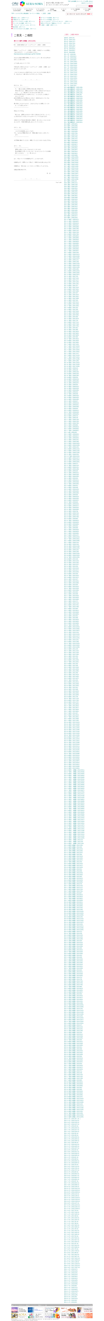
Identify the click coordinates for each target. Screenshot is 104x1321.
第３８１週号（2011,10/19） (72, 724)
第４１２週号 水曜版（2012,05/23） (74, 781)
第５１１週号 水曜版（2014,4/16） (74, 959)
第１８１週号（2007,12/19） (72, 364)
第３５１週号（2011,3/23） (72, 669)
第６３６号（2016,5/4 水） (71, 1150)
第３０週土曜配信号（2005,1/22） (73, 91)
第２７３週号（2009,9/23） (72, 531)
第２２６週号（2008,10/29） (72, 445)
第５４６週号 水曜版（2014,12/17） (74, 1019)
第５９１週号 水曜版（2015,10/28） (74, 1102)
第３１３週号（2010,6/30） (72, 599)
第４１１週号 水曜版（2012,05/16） (74, 779)
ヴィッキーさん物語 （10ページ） (22, 23)
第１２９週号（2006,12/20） (72, 272)
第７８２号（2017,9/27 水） (72, 1256)
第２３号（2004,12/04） (71, 78)
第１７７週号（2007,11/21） (72, 357)
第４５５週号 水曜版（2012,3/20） (74, 858)
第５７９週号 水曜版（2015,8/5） (73, 1080)
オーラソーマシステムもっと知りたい (40, 10)
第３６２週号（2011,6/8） (71, 689)
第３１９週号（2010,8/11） (72, 610)
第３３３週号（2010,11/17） (72, 636)
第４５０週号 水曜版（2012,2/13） (74, 849)
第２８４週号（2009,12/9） (72, 551)
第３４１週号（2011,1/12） (72, 650)
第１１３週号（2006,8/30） (72, 243)
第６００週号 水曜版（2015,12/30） (74, 1117)
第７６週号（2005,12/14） (71, 175)
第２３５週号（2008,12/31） (72, 461)
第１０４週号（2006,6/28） (72, 227)
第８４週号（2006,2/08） (71, 190)
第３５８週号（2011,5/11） (72, 682)
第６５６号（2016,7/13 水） (72, 1166)
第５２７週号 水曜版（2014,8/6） (73, 986)
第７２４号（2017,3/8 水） (71, 1223)
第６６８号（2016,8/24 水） (72, 1177)
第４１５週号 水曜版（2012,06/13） (74, 786)
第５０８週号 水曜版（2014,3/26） (74, 953)
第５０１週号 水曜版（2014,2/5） (73, 940)
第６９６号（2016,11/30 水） (72, 1201)
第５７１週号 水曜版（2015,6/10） (74, 1065)
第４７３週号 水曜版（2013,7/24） (74, 889)
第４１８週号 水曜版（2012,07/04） (74, 792)
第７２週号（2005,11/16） (71, 168)
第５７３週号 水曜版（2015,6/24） (74, 1069)
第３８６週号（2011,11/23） (72, 733)
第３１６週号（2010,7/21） (72, 605)
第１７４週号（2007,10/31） (72, 351)
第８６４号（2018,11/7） (71, 1293)
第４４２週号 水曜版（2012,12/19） (74, 836)
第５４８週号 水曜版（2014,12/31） (74, 1023)
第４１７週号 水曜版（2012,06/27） (74, 790)
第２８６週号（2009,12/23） (72, 555)
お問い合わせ (89, 1)
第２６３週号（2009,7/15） (72, 513)
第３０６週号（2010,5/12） (72, 586)
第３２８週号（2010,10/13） (72, 627)
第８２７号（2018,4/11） (71, 1278)
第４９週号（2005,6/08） (71, 126)
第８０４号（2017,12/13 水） (72, 1265)
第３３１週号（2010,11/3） (72, 632)
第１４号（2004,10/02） (71, 61)
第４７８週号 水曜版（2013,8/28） (74, 900)
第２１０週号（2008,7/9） (71, 417)
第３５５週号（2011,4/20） (72, 676)
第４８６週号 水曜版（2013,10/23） (74, 913)
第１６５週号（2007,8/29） (72, 335)
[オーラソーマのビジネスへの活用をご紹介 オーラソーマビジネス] (52, 1312)
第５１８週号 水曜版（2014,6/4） (73, 970)
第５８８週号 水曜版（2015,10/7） (74, 1096)
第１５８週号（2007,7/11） (72, 322)
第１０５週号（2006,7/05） (72, 228)
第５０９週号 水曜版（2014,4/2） (73, 955)
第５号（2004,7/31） (70, 45)
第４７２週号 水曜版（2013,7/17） (74, 887)
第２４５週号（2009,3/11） (72, 480)
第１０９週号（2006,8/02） (72, 236)
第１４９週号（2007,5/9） (71, 309)
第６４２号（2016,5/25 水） (72, 1155)
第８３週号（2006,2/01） (71, 188)
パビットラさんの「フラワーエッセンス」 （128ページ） (56, 21)
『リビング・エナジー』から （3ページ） (24, 25)
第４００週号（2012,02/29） (72, 759)
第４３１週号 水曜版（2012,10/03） (74, 816)
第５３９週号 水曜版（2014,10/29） (74, 1006)
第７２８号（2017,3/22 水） (72, 1225)
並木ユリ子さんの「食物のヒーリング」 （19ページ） (55, 23)
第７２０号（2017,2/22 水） (72, 1219)
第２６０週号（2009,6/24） (72, 507)
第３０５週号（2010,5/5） (71, 584)
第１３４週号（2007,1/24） (72, 282)
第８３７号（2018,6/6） (71, 1285)
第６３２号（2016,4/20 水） (72, 1146)
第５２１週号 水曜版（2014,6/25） (74, 975)
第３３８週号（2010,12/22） (72, 645)
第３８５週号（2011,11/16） (72, 731)
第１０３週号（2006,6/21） (72, 225)
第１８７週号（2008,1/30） (72, 375)
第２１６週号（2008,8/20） (72, 428)
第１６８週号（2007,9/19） (72, 340)
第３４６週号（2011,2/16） (72, 660)
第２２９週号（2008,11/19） (72, 450)
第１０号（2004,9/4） (70, 54)
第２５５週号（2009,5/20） (72, 498)
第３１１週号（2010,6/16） (72, 595)
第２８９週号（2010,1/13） (72, 561)
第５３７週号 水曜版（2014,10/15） (74, 1005)
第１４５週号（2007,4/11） (72, 302)
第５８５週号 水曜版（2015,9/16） (74, 1091)
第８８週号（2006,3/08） (71, 197)
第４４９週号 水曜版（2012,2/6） (73, 847)
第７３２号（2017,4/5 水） (71, 1229)
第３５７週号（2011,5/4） (71, 680)
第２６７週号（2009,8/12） (72, 520)
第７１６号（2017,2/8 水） (71, 1216)
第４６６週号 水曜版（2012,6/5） (73, 876)
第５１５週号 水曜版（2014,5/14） (74, 964)
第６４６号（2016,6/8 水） (71, 1159)
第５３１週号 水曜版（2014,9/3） (73, 994)
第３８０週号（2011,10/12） (72, 722)
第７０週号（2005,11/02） (71, 164)
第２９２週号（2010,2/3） (71, 566)
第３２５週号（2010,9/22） (72, 621)
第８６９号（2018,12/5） (71, 1295)
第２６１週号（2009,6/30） (72, 509)
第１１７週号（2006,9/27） (72, 250)
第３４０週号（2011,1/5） (71, 649)
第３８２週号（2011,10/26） (72, 726)
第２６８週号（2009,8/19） (72, 522)
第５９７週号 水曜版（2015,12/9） (74, 1113)
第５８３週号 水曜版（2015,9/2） (73, 1087)
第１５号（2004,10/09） (71, 63)
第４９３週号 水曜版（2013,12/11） (74, 926)
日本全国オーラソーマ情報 (52, 10)
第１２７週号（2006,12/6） (72, 269)
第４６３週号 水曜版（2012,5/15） (74, 873)
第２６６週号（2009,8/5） (71, 518)
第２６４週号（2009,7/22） (72, 515)
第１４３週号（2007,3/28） (72, 298)
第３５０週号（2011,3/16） (72, 667)
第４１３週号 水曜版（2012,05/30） (74, 783)
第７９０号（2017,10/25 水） (72, 1260)
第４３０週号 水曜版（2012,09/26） (74, 814)
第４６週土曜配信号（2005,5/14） (73, 120)
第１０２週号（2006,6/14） (72, 223)
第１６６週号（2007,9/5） (71, 337)
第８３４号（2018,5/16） (71, 1282)
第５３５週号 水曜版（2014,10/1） (74, 1001)
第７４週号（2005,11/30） (71, 172)
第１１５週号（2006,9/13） (72, 247)
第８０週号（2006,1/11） (71, 183)
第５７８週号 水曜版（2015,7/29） (74, 1078)
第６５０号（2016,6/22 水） (72, 1161)
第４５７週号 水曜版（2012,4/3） (73, 862)
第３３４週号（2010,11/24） (72, 638)
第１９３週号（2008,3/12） (72, 386)
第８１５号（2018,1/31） (71, 1273)
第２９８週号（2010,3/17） (72, 577)
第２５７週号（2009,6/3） (71, 502)
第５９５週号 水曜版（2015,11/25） (74, 1109)
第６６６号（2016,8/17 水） (72, 1175)
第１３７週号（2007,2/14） (72, 287)
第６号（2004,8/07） (70, 47)
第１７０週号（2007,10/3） (72, 344)
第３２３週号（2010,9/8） (71, 617)
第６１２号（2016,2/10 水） (72, 1128)
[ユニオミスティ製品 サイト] (85, 1312)
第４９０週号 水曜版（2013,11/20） (74, 920)
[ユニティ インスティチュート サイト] (35, 1312)
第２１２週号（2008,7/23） (72, 421)
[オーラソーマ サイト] (68, 1318)
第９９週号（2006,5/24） (71, 217)
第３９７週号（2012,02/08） (72, 753)
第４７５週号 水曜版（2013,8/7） (73, 893)
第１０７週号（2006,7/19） (72, 232)
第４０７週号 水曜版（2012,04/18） (74, 772)
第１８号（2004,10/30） (71, 69)
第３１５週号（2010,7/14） (72, 603)
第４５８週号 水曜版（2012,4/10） (74, 863)
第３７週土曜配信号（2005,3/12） (73, 104)
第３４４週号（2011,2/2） (71, 656)
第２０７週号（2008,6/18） (72, 412)
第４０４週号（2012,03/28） (72, 766)
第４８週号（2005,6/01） (71, 124)
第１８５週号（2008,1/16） (72, 372)
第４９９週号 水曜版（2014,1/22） (74, 937)
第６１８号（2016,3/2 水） (71, 1133)
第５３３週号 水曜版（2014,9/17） (74, 997)
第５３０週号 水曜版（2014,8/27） (74, 992)
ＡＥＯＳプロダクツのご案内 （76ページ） (25, 28)
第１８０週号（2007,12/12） (72, 362)
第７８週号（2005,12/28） (71, 179)
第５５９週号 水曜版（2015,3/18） (74, 1043)
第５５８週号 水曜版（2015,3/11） (74, 1041)
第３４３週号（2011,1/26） (72, 654)
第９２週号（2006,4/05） (71, 205)
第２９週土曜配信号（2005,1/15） (73, 89)
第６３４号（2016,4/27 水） (72, 1148)
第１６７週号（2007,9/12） (72, 339)
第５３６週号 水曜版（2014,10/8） (74, 1003)
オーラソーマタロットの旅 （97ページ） (24, 21)
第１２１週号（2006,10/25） (72, 258)
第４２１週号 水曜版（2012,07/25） (74, 797)
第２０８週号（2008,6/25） (72, 414)
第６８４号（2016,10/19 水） (72, 1190)
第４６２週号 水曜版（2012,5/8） (73, 871)
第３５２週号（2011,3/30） (72, 671)
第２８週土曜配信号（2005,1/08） (73, 87)
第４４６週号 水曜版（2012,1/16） (74, 843)
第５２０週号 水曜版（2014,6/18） (74, 973)
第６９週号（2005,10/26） (71, 162)
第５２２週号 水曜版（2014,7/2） (73, 977)
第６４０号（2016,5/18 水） (72, 1153)
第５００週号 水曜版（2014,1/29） (74, 939)
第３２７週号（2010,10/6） (72, 625)
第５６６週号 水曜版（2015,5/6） (73, 1056)
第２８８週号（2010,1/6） (71, 559)
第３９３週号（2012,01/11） (72, 746)
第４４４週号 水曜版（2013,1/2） (74, 839)
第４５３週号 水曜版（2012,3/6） (73, 854)
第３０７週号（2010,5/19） (72, 588)
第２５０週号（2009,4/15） (72, 489)
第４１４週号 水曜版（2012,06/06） (74, 784)
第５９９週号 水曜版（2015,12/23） (74, 1115)
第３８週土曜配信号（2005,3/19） (73, 105)
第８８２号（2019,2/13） (71, 1298)
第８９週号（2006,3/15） (71, 199)
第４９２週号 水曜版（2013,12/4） (74, 924)
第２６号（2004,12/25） (71, 83)
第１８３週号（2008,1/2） (71, 368)
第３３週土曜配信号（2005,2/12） (73, 96)
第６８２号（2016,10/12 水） (72, 1188)
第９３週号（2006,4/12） (71, 206)
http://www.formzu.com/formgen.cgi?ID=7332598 (27, 54)
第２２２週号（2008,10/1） (72, 439)
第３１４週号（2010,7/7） (71, 601)
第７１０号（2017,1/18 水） (72, 1212)
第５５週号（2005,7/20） (71, 137)
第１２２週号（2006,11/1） (72, 260)
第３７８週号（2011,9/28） (72, 718)
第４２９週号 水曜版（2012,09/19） (74, 812)
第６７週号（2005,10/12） (71, 159)
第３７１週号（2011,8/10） (72, 706)
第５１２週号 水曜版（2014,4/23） (74, 961)
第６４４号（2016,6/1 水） (71, 1157)
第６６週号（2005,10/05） (71, 157)
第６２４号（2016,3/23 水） (72, 1139)
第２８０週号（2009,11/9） (72, 544)
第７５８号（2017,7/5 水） (71, 1249)
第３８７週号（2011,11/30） (72, 735)
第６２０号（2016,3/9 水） (71, 1135)
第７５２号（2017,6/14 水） (72, 1245)
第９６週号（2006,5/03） (71, 212)
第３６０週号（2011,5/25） (72, 685)
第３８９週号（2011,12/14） (72, 739)
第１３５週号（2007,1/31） (72, 283)
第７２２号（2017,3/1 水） (71, 1221)
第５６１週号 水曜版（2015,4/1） (73, 1047)
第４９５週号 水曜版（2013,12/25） (74, 929)
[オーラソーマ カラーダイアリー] (85, 1318)
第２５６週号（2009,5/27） (72, 500)
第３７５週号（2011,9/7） (71, 713)
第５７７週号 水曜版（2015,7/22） (74, 1076)
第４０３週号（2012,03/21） (72, 764)
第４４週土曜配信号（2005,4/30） (73, 116)
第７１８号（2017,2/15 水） (72, 1218)
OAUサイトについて (87, 3)
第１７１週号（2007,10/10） (72, 346)
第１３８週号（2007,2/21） (72, 289)
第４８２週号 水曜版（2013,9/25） (74, 906)
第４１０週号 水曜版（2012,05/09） (74, 777)
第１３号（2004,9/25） (70, 60)
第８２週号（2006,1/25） (71, 186)
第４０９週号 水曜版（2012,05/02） (74, 775)
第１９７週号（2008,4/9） (71, 394)
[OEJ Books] (35, 1318)
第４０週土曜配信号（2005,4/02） (73, 109)
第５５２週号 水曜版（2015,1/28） (74, 1030)
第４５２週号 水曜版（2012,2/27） (74, 852)
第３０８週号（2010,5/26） (72, 590)
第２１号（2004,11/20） (71, 74)
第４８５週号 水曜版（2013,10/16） (74, 911)
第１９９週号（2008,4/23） (72, 397)
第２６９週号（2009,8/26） (72, 524)
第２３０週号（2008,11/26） (72, 452)
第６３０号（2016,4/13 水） (72, 1144)
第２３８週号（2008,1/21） (72, 467)
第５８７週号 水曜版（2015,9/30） (74, 1095)
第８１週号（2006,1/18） (71, 184)
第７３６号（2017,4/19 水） (72, 1232)
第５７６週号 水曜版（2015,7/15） (74, 1074)
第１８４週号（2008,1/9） (71, 370)
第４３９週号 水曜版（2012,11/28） (74, 830)
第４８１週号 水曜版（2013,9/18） (74, 904)
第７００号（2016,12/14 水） (72, 1205)
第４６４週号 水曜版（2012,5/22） (74, 874)
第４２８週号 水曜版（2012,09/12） (74, 810)
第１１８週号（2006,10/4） (72, 252)
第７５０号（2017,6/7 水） (71, 1243)
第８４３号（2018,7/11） (71, 1287)
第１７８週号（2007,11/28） (72, 359)
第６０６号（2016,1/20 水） (72, 1122)
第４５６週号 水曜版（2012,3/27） (74, 860)
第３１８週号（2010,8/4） (71, 608)
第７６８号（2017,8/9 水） (71, 1252)
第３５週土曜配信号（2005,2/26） (73, 100)
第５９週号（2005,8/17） (71, 144)
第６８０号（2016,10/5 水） (72, 1186)
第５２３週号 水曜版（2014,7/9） (73, 979)
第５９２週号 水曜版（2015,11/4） (74, 1104)
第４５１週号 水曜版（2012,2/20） (74, 851)
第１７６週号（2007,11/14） (72, 355)
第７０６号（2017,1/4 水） (71, 1210)
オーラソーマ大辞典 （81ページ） (50, 17)
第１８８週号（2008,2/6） (71, 377)
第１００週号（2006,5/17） (72, 219)
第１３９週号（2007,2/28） (72, 291)
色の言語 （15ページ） (19, 27)
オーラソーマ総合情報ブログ (75, 10)
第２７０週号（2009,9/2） (71, 526)
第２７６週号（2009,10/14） (72, 537)
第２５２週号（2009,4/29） (72, 493)
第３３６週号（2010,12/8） (72, 641)
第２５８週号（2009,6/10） (72, 504)
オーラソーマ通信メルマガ (87, 10)
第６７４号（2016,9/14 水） (72, 1183)
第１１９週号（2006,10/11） (72, 254)
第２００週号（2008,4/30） (72, 399)
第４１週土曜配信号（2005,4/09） (73, 111)
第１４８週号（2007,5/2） (71, 307)
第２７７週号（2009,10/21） (72, 539)
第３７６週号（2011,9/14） (72, 715)
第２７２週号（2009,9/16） (72, 529)
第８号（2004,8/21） (70, 50)
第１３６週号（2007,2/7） (71, 285)
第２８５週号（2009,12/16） (72, 553)
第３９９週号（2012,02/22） (72, 757)
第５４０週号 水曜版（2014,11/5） (74, 1008)
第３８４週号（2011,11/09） (72, 729)
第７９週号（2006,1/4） (71, 181)
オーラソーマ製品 (63, 10)
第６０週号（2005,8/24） (71, 146)
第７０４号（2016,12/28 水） (72, 1208)
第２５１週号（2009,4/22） (72, 491)
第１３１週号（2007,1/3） (71, 276)
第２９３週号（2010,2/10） (72, 568)
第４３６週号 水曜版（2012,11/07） (74, 825)
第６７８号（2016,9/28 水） (72, 1185)
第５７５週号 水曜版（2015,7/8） (73, 1073)
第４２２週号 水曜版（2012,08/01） (74, 799)
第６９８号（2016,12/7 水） (72, 1203)
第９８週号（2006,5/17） (71, 216)
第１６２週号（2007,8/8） (71, 329)
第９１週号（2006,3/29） (71, 203)
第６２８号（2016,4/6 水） (71, 1142)
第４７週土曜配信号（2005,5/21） (73, 122)
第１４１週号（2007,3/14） (72, 294)
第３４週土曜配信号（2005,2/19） (73, 98)
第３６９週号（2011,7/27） (72, 702)
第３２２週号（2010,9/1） (71, 616)
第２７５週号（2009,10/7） (72, 535)
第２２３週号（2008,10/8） (72, 441)
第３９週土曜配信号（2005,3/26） (73, 107)
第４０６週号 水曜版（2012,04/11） (74, 770)
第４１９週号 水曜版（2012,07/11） (74, 794)
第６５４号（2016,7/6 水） (71, 1164)
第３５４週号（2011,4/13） (72, 674)
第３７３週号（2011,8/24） (72, 709)
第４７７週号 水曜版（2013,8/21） (74, 898)
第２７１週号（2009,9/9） (71, 528)
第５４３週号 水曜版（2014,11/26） (74, 1014)
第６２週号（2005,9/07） (71, 149)
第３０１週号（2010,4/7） (71, 579)
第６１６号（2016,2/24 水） (72, 1131)
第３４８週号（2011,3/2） (71, 663)
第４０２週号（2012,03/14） (72, 762)
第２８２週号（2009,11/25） (72, 548)
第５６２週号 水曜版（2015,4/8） (73, 1049)
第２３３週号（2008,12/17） (72, 458)
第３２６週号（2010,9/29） (72, 623)
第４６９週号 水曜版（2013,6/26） (74, 882)
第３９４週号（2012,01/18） (72, 748)
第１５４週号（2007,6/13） (72, 318)
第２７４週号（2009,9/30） (72, 533)
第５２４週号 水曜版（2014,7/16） (74, 981)
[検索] (91, 6)
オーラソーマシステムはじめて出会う (17, 10)
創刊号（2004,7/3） (69, 38)
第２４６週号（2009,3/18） (72, 482)
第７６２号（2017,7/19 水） (72, 1251)
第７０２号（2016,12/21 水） (72, 1207)
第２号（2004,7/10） (70, 39)
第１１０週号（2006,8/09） (72, 238)
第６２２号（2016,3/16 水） (72, 1137)
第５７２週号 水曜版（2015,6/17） (74, 1067)
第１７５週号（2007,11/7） (72, 353)
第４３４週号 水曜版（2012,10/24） (74, 821)
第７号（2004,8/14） (70, 49)
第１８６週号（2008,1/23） (72, 373)
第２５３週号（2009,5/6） (71, 494)
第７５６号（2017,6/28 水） (72, 1247)
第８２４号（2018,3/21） (71, 1276)
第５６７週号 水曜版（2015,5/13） (74, 1058)
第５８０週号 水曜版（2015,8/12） (74, 1082)
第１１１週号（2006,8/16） (72, 239)
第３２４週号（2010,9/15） (72, 619)
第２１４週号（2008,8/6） (71, 425)
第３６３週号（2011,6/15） (72, 691)
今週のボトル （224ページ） (21, 19)
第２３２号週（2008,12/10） (72, 456)
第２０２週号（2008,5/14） (72, 403)
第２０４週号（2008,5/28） (72, 406)
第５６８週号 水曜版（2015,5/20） (74, 1060)
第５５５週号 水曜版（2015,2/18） (74, 1036)
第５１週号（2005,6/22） (71, 129)
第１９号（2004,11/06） (71, 71)
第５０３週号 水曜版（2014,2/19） (74, 944)
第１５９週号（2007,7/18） (72, 324)
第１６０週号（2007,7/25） (72, 326)
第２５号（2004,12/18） (71, 82)
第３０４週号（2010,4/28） (72, 583)
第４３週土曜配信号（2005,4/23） (73, 115)
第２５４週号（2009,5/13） (72, 496)
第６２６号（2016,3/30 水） (72, 1140)
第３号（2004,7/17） (70, 41)
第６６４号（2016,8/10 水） (72, 1173)
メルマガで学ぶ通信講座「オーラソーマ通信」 (28, 13)
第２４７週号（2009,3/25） (72, 483)
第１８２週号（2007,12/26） (72, 366)
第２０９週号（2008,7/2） (71, 416)
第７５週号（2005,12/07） (71, 173)
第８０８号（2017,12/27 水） (72, 1267)
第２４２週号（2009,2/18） (72, 474)
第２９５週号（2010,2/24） (72, 572)
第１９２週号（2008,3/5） (71, 384)
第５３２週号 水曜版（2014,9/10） (74, 995)
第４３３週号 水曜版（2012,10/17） (74, 819)
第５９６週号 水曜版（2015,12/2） (74, 1111)
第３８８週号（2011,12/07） (72, 737)
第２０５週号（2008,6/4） (71, 408)
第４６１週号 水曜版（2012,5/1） (73, 869)
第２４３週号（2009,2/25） (72, 476)
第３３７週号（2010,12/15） (72, 643)
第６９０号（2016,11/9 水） (72, 1196)
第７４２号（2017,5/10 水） (72, 1238)
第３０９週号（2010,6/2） (71, 592)
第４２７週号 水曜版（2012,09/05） (74, 808)
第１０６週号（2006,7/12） (72, 230)
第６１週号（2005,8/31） (71, 148)
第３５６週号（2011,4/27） (72, 678)
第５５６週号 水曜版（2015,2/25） (74, 1038)
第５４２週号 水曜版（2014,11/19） (74, 1012)
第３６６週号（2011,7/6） (71, 696)
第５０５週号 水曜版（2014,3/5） (73, 948)
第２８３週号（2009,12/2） (72, 550)
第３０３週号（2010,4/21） (72, 581)
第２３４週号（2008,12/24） (72, 460)
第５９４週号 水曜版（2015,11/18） (74, 1107)
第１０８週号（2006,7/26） (72, 234)
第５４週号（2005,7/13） (71, 135)
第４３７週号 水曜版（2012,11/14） (74, 827)
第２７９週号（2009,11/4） (72, 542)
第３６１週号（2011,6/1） (71, 687)
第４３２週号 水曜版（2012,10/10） (74, 817)
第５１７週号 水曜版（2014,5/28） (74, 968)
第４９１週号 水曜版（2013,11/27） (74, 922)
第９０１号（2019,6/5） (71, 1302)
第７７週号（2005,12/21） (71, 177)
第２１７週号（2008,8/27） (72, 430)
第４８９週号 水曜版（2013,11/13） (74, 918)
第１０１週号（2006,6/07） (72, 221)
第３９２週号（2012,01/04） (72, 744)
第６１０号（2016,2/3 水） (71, 1126)
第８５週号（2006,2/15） (71, 192)
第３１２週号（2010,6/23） (72, 597)
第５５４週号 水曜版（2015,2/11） (74, 1034)
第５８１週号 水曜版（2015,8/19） (74, 1084)
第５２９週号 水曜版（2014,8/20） (74, 990)
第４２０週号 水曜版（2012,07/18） (74, 795)
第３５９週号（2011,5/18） (72, 684)
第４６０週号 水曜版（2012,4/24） (74, 867)
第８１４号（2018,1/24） (71, 1271)
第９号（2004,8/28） (70, 52)
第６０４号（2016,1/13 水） (72, 1120)
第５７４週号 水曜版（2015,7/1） (73, 1071)
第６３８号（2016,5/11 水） (72, 1151)
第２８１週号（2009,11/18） (72, 546)
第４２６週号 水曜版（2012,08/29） (74, 806)
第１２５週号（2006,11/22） (72, 265)
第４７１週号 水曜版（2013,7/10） (74, 885)
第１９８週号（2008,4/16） (72, 395)
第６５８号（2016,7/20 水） (72, 1168)
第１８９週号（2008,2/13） (72, 379)
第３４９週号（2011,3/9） (71, 665)
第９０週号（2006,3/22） (71, 201)
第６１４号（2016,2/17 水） (72, 1129)
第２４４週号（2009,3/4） (71, 478)
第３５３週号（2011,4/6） (71, 672)
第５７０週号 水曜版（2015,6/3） (73, 1063)
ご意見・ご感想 (46, 13)
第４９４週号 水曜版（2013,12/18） (74, 928)
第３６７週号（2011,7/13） (72, 698)
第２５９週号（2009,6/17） (72, 506)
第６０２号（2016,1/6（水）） (72, 1118)
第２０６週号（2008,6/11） (72, 410)
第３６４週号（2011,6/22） (72, 693)
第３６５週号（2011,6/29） (72, 695)
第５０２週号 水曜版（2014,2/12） (74, 942)
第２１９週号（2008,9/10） (72, 434)
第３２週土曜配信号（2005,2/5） (73, 94)
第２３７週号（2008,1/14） (72, 465)
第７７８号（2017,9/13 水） (72, 1254)
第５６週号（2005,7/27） (71, 138)
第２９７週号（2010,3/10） (72, 575)
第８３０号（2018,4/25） (71, 1280)
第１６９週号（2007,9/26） (72, 342)
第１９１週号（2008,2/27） (72, 383)
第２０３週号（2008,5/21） (72, 405)
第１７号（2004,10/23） (71, 67)
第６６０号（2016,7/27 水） (72, 1170)
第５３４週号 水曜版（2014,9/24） (74, 999)
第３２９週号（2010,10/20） (72, 628)
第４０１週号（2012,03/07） (72, 761)
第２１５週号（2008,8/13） (72, 427)
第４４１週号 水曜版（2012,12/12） (74, 834)
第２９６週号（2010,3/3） (71, 573)
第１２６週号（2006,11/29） (72, 267)
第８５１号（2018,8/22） (71, 1289)
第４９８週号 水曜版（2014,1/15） (74, 935)
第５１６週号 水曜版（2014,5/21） (74, 966)
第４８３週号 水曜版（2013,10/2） (74, 907)
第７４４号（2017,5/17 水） (72, 1240)
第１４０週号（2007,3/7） (71, 293)
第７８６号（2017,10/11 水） (72, 1258)
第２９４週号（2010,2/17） (72, 570)
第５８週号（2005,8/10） (71, 142)
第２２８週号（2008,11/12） (72, 449)
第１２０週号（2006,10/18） (72, 256)
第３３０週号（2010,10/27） (72, 630)
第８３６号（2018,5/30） (71, 1284)
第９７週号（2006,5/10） (71, 214)
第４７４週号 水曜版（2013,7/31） (74, 891)
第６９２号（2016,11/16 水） (72, 1197)
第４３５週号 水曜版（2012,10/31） (74, 823)
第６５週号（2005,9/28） (71, 155)
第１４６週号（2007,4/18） (72, 304)
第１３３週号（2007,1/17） (72, 280)
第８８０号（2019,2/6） (71, 1296)
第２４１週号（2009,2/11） (72, 472)
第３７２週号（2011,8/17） (72, 707)
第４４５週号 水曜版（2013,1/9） (74, 841)
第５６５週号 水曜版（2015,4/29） (74, 1054)
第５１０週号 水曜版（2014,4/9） (73, 957)
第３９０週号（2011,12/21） (72, 740)
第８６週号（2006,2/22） (71, 194)
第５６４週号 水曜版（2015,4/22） (74, 1052)
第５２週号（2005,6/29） (71, 131)
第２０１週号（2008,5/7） (71, 401)
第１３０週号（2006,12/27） (72, 274)
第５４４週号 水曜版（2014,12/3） (74, 1016)
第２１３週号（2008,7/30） (72, 423)
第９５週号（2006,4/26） (71, 210)
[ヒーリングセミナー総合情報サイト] (19, 1312)
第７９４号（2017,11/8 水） (72, 1262)
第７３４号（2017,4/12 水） (72, 1230)
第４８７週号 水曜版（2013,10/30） (74, 915)
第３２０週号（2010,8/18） (72, 612)
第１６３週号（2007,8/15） (72, 331)
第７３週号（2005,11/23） (71, 170)
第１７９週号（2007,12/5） (72, 361)
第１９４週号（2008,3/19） (72, 388)
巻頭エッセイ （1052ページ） (21, 17)
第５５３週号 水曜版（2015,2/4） (73, 1032)
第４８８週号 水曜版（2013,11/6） (74, 917)
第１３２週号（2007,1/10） (72, 278)
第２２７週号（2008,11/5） (72, 447)
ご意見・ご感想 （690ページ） (49, 25)
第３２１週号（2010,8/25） (72, 614)
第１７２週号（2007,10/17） (72, 348)
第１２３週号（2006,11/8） (72, 261)
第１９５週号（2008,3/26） (72, 390)
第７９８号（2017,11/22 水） (72, 1263)
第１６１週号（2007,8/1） (71, 327)
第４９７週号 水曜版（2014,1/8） (73, 933)
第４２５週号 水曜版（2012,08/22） (74, 805)
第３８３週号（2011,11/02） (72, 728)
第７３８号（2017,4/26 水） (72, 1234)
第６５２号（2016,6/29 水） (72, 1162)
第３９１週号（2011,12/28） (72, 742)
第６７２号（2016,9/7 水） (71, 1181)
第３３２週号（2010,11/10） (72, 634)
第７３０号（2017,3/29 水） (72, 1227)
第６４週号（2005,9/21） (71, 153)
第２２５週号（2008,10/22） (72, 443)
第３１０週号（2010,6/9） (71, 594)
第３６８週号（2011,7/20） (72, 700)
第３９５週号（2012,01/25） (72, 750)
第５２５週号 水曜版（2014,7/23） (74, 983)
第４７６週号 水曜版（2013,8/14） (74, 895)
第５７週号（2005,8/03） (71, 140)
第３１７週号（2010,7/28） (72, 606)
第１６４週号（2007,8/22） (72, 333)
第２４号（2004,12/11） (71, 80)
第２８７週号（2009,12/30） (72, 557)
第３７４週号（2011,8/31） (72, 711)
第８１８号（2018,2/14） (71, 1274)
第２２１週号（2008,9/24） (72, 438)
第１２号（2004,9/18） (70, 58)
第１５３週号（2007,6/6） (71, 316)
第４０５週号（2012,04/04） (72, 768)
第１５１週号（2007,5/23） (72, 313)
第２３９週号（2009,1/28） (72, 469)
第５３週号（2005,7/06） (71, 133)
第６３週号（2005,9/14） (71, 151)
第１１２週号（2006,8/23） (72, 241)
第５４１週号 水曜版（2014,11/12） (74, 1010)
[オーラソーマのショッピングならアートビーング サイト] (52, 1318)
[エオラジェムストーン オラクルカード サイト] (19, 1318)
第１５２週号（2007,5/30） (72, 315)
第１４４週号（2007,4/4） (71, 300)
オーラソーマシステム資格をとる (28, 10)
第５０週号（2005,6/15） (71, 127)
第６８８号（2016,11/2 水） (72, 1194)
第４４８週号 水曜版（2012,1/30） (74, 845)
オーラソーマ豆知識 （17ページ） (50, 19)
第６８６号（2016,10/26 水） (72, 1192)
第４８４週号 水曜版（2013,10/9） (74, 909)
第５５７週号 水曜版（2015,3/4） (73, 1040)
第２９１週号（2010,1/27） (72, 564)
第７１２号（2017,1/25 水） (72, 1214)
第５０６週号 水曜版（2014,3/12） (74, 950)
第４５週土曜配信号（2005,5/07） (73, 118)
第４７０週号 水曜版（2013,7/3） (73, 884)
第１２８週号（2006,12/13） (72, 271)
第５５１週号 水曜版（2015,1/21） (74, 1029)
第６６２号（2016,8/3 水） (71, 1172)
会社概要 (73, 1)
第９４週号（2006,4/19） (71, 208)
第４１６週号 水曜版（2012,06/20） (74, 788)
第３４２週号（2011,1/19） (72, 652)
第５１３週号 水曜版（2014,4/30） (74, 962)
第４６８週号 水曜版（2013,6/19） (74, 880)
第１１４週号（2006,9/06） (72, 245)
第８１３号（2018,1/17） (71, 1269)
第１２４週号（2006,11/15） (72, 263)
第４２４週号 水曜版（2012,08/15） (74, 803)
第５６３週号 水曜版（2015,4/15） (74, 1051)
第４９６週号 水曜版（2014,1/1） (73, 931)
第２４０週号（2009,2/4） (71, 471)
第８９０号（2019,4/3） (71, 1300)
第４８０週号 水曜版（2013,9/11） (74, 902)
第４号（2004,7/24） (70, 43)
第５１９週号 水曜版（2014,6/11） (74, 972)
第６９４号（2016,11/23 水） (72, 1199)
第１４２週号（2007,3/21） (72, 296)
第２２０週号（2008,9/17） (72, 436)
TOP (36, 3)
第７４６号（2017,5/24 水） (72, 1241)
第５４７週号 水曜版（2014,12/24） (74, 1021)
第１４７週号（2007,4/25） (72, 305)
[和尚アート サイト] (68, 1312)
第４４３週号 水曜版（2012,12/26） (74, 838)
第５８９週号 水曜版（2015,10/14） (74, 1098)
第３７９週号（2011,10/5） (72, 720)
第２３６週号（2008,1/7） (71, 463)
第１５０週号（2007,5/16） (72, 311)
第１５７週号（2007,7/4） (71, 320)
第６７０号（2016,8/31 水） (72, 1179)
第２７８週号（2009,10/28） (72, 540)
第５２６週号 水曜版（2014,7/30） (74, 984)
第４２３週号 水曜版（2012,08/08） (74, 801)
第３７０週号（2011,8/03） (72, 704)
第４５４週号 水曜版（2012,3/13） (74, 856)
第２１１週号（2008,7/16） (72, 419)
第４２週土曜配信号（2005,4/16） (73, 113)
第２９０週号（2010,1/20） (72, 562)
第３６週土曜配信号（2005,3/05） (73, 102)
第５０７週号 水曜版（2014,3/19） (74, 951)
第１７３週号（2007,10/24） (72, 350)
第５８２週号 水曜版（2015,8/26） (74, 1085)
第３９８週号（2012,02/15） (72, 755)
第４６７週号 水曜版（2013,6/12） (74, 878)
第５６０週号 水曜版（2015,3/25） (74, 1045)
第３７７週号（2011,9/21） (72, 717)
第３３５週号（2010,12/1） (72, 639)
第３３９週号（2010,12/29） (72, 647)
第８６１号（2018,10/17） (71, 1291)
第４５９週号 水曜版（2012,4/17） (74, 865)
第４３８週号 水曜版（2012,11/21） (74, 828)
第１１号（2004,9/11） (70, 56)
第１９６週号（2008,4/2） (71, 392)
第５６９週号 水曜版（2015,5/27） (74, 1062)
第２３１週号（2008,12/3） (72, 454)
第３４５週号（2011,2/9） (71, 658)
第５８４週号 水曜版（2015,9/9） (73, 1089)
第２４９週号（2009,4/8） (71, 487)
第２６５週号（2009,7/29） (72, 517)
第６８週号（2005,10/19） (71, 160)
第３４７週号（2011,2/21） (72, 661)
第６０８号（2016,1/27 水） (72, 1124)
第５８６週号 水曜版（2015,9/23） (74, 1093)
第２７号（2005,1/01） (70, 85)
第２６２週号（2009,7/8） (71, 511)
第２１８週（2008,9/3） (71, 432)
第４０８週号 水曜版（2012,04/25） (74, 773)
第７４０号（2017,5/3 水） (71, 1236)
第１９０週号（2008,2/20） (72, 381)
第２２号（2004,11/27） (71, 76)
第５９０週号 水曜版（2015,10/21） (74, 1100)
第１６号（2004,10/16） (71, 65)
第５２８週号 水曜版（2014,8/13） (74, 988)
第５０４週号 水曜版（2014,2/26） (74, 946)
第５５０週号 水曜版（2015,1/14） (74, 1027)
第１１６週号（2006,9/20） (72, 249)
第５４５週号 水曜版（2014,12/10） (74, 1018)
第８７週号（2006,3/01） (71, 195)
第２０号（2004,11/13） (71, 72)
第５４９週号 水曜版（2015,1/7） (73, 1025)
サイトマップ (80, 1)
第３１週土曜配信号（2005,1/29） (73, 93)
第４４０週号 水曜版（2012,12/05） (74, 832)
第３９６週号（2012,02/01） (72, 751)
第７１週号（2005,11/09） (71, 166)
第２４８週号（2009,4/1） (71, 485)
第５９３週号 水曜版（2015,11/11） (74, 1106)
